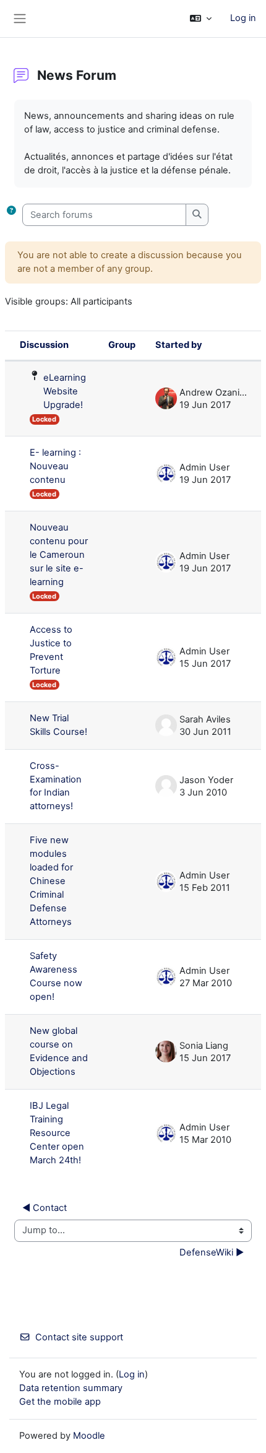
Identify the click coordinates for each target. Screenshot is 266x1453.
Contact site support (79, 1337)
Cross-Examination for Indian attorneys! (56, 786)
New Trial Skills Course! (58, 725)
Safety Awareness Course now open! (56, 976)
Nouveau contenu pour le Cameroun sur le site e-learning (59, 555)
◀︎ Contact (44, 1207)
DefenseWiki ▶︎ (211, 1252)
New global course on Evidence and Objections (59, 1051)
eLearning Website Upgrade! (64, 391)
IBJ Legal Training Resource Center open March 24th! (57, 1133)
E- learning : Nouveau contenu (55, 466)
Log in (243, 18)
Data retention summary (70, 1388)
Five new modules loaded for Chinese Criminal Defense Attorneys (51, 881)
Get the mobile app (60, 1401)
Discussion (44, 344)
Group (121, 344)
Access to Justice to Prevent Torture (51, 650)
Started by (178, 344)
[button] (201, 18)
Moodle (89, 1435)
